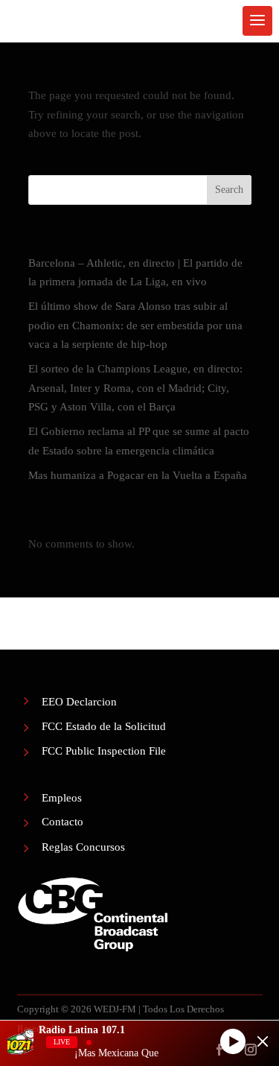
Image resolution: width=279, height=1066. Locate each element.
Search (229, 189)
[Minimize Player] (263, 1041)
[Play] (233, 1041)
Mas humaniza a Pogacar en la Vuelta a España (137, 475)
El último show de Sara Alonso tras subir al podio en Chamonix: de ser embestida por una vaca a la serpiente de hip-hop (135, 325)
